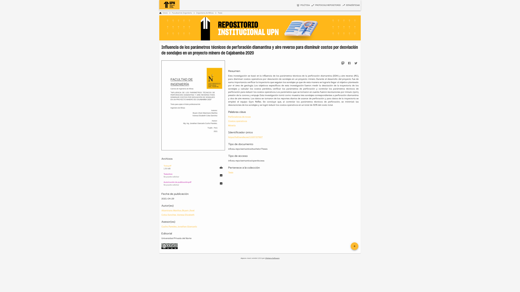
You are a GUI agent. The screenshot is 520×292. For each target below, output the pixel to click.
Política (305, 5)
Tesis (220, 13)
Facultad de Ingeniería (182, 13)
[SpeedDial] (354, 246)
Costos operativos (237, 121)
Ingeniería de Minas (205, 13)
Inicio (165, 13)
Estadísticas (353, 5)
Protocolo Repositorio (328, 5)
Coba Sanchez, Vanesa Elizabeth (177, 215)
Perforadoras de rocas (239, 117)
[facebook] (349, 63)
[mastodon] (343, 63)
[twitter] (356, 63)
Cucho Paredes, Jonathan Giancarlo (179, 227)
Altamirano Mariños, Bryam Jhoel (177, 211)
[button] (193, 175)
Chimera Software (272, 258)
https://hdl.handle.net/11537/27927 (245, 137)
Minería (232, 126)
